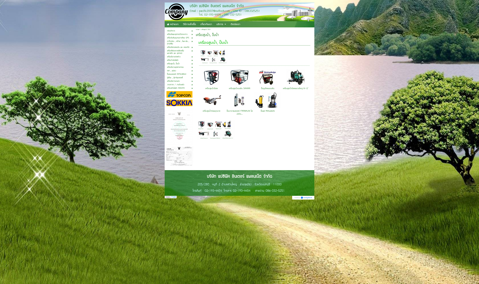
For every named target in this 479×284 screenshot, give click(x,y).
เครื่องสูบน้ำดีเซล (211, 88)
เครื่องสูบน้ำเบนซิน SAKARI (239, 88)
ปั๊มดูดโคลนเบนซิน (267, 88)
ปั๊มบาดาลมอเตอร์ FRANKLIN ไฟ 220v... (240, 113)
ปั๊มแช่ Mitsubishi (268, 111)
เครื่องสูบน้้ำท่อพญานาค (211, 111)
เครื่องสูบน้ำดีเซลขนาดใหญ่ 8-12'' (296, 88)
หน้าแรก (198, 30)
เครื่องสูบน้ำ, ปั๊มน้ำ (213, 42)
